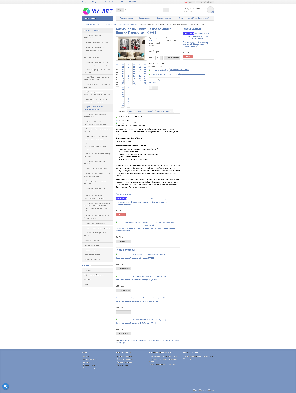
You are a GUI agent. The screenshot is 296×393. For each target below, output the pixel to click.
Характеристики (135, 111)
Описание (121, 111)
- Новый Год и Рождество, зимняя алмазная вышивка (97, 78)
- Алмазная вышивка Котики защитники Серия (95, 189)
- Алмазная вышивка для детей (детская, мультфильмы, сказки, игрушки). (96, 146)
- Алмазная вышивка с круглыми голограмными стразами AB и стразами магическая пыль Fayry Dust (97, 207)
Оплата (86, 284)
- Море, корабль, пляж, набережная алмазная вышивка (96, 122)
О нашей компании (90, 359)
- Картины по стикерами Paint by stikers (96, 234)
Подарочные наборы (92, 259)
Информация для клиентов (93, 368)
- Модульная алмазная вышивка (96, 168)
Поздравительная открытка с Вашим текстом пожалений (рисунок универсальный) (146, 229)
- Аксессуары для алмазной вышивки (95, 182)
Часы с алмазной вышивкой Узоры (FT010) (135, 258)
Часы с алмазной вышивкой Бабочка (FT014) (136, 323)
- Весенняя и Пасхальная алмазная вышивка (97, 130)
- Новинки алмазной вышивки (96, 42)
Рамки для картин (123, 365)
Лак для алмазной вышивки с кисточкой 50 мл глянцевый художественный (142, 203)
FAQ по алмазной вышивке (94, 275)
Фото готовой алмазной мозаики (162, 364)
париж (124, 343)
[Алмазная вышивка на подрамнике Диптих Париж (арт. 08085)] (131, 48)
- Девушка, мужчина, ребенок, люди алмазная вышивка (96, 137)
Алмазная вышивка (91, 30)
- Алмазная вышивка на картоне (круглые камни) (96, 216)
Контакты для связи (165, 18)
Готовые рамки (89, 250)
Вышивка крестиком (92, 240)
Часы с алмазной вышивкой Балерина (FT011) (136, 279)
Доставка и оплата (164, 111)
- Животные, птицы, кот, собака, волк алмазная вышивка (96, 100)
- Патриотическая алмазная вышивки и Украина (95, 56)
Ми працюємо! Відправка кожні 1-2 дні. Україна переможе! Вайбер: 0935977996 (109, 2)
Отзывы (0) (149, 111)
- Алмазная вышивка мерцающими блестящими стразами (97, 174)
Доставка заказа (126, 18)
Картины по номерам (92, 245)
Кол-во (151, 57)
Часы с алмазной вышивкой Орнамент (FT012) (137, 301)
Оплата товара (144, 18)
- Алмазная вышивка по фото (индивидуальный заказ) (95, 48)
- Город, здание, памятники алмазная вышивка (94, 108)
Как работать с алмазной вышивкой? (164, 356)
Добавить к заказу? (155, 66)
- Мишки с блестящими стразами (97, 228)
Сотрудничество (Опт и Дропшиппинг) (194, 18)
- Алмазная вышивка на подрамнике (93, 36)
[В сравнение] (156, 88)
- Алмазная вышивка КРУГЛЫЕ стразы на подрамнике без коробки (97, 63)
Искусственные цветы (92, 255)
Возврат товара (89, 365)
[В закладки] (153, 88)
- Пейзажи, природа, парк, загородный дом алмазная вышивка (97, 93)
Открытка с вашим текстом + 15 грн (191, 74)
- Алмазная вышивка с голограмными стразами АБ (94, 196)
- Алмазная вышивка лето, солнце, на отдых (97, 155)
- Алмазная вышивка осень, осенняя (95, 162)
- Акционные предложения (94, 223)
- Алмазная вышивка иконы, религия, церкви (95, 115)
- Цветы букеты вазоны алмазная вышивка (97, 85)
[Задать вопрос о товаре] (150, 88)
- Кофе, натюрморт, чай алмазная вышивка (97, 70)
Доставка (87, 279)
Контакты (87, 270)
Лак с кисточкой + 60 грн (179, 70)
